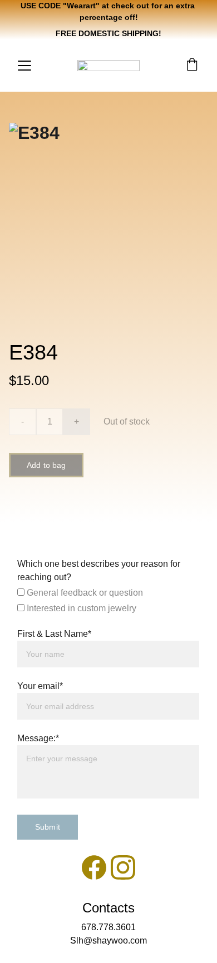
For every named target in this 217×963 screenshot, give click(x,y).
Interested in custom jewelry (80, 608)
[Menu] (24, 66)
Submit (47, 826)
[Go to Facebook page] (94, 867)
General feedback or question (83, 592)
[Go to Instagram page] (123, 867)
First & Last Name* (54, 633)
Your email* (40, 686)
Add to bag (46, 465)
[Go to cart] (192, 65)
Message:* (38, 738)
